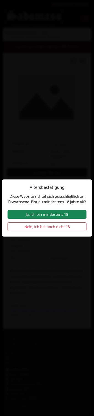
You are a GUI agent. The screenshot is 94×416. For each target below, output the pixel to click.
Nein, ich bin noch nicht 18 (47, 226)
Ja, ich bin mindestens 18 (47, 214)
